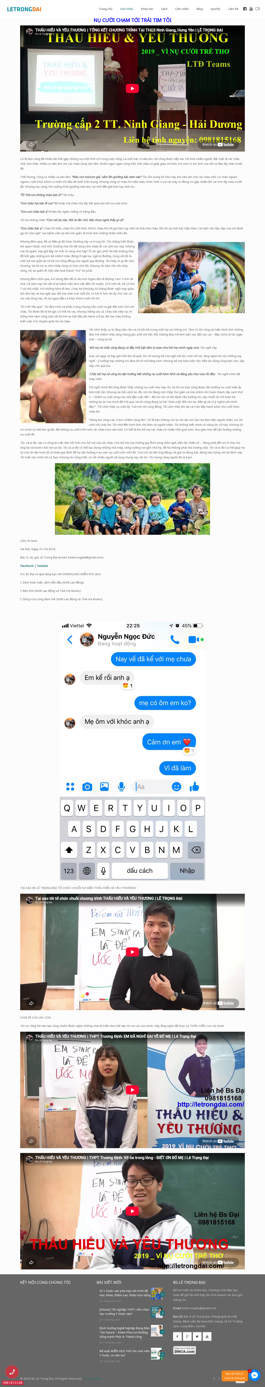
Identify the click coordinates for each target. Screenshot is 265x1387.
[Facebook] (214, 1378)
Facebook (27, 566)
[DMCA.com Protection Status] (184, 1354)
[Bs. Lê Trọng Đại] (24, 8)
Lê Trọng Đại (91, 1378)
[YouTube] (219, 1378)
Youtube (42, 566)
